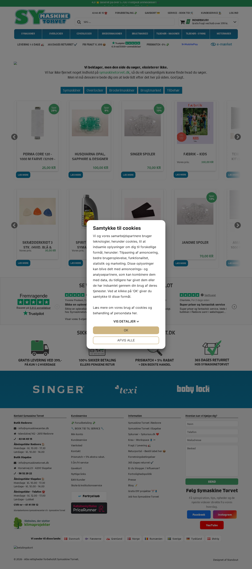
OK (126, 330)
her (134, 313)
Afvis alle (126, 340)
